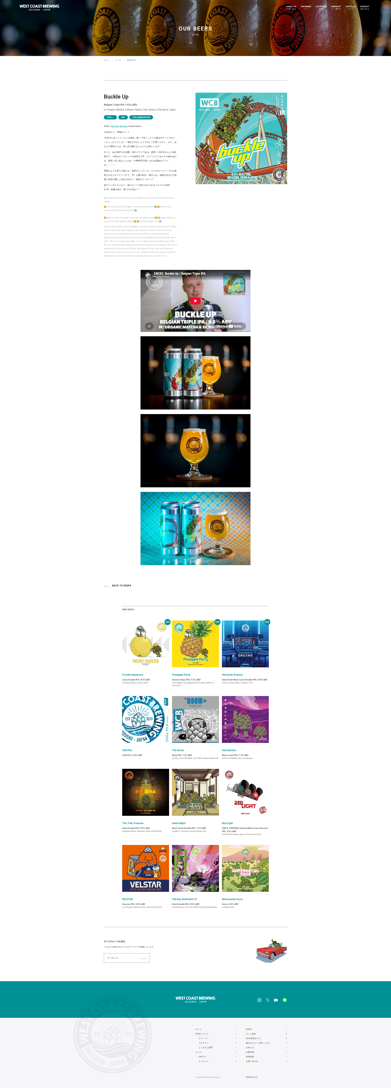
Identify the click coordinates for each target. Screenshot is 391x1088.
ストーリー (204, 1038)
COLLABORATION (141, 117)
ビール (118, 60)
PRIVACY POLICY (252, 1077)
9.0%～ (110, 117)
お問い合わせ (252, 1061)
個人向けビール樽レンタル (258, 1043)
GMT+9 (202, 1057)
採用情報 (250, 1057)
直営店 (249, 1029)
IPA (123, 117)
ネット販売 (251, 1034)
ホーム (106, 60)
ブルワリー (204, 1043)
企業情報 (250, 1052)
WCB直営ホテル (253, 1038)
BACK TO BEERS (121, 585)
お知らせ (250, 1048)
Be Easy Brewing (119, 126)
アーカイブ (112, 958)
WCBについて (202, 1034)
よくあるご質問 (206, 1048)
